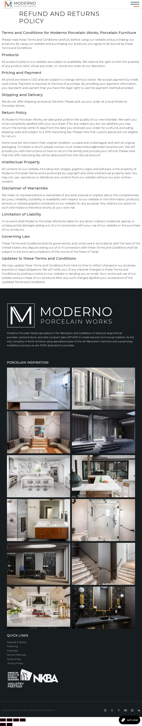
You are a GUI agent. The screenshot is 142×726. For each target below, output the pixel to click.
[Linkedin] (105, 710)
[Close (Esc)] (3, 720)
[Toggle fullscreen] (16, 720)
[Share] (9, 720)
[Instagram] (112, 710)
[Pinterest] (132, 710)
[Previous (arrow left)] (3, 724)
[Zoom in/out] (23, 720)
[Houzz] (139, 710)
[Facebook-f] (118, 710)
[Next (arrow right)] (9, 724)
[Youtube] (125, 710)
